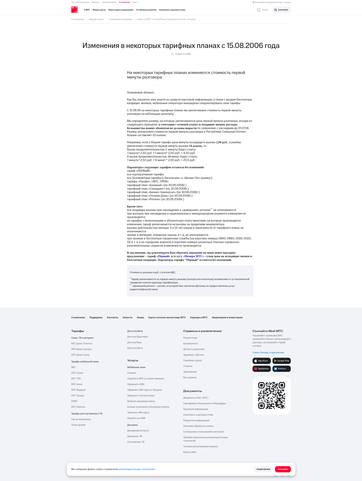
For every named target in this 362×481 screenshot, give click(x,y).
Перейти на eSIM (136, 418)
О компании (124, 2)
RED (73, 367)
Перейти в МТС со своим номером (145, 378)
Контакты (112, 317)
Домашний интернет (138, 430)
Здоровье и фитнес (193, 355)
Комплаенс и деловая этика (198, 415)
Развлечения (190, 338)
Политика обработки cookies (198, 426)
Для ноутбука (134, 342)
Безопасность (190, 343)
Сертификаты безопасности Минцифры (204, 403)
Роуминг (131, 373)
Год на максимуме (81, 419)
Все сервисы (190, 377)
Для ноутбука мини (137, 336)
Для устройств (135, 331)
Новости (127, 317)
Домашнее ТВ (134, 436)
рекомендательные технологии (137, 469)
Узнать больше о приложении (268, 352)
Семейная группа (192, 360)
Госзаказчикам (109, 2)
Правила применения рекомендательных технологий (205, 439)
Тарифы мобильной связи (84, 361)
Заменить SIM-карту (138, 412)
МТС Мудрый (78, 390)
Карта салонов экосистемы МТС (167, 317)
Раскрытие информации (196, 420)
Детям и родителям (193, 349)
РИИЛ (74, 401)
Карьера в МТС (198, 317)
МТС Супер (77, 373)
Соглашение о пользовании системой (203, 431)
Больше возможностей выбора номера (148, 407)
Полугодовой (78, 425)
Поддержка (96, 317)
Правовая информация (195, 409)
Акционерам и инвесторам (227, 317)
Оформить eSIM (135, 384)
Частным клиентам (80, 2)
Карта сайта (189, 452)
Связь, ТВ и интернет (82, 338)
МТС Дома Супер (80, 355)
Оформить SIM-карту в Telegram (144, 390)
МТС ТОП (76, 378)
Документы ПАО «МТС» (196, 398)
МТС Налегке (78, 407)
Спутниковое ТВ (135, 442)
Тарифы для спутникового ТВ (86, 413)
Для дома (132, 425)
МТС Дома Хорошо (81, 349)
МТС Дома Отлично (81, 343)
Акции (140, 317)
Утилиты (187, 366)
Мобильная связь (136, 367)
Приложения (190, 372)
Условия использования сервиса (200, 446)
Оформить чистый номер (140, 395)
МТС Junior (76, 384)
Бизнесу (96, 2)
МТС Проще (77, 395)
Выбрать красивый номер (141, 401)
